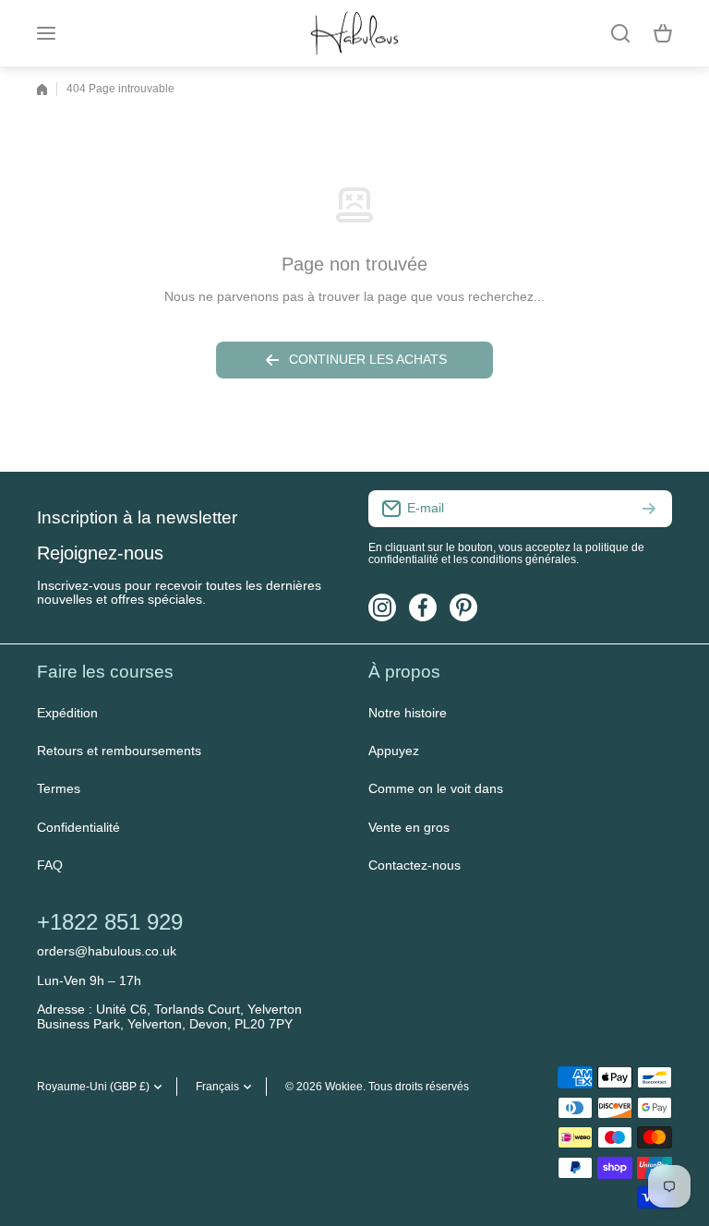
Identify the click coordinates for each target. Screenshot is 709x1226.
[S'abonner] (649, 508)
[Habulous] (354, 33)
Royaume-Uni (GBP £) (93, 1086)
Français (217, 1086)
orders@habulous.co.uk (106, 951)
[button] (663, 33)
